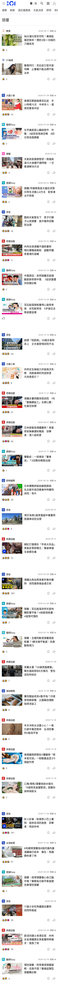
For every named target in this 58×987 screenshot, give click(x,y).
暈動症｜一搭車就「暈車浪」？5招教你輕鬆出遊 (37, 458)
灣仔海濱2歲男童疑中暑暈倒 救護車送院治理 (40, 517)
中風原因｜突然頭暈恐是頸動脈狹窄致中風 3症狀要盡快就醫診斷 (40, 279)
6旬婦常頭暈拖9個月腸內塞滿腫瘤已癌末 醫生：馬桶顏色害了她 (39, 852)
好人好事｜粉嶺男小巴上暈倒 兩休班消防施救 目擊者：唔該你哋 (39, 823)
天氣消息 (38, 10)
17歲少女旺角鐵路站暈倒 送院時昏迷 (39, 908)
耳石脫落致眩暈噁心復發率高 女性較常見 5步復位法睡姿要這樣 (39, 308)
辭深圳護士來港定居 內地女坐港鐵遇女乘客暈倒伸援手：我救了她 (39, 939)
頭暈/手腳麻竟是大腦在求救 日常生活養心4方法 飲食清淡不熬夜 (40, 192)
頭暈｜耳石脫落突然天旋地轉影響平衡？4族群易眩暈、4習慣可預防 (39, 612)
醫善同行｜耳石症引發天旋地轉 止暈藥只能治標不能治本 (39, 69)
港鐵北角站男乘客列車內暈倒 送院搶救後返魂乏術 (39, 581)
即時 (48, 10)
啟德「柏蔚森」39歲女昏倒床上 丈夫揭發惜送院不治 (39, 342)
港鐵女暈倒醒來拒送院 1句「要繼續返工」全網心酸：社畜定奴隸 (39, 402)
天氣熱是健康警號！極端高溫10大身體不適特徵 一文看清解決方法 (39, 163)
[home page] (11, 3)
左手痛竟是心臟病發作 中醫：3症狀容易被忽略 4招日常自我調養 (39, 133)
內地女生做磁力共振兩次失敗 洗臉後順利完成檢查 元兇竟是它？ (39, 373)
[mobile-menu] (4, 3)
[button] (48, 50)
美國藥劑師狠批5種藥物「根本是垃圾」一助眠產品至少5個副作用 (39, 758)
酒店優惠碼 (24, 10)
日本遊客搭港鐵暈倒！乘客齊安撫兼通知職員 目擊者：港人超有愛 (39, 431)
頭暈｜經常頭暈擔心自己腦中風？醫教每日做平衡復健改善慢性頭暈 (39, 881)
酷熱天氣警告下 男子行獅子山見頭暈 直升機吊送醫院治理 (39, 221)
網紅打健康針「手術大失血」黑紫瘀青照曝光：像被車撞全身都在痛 (39, 548)
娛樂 (12, 10)
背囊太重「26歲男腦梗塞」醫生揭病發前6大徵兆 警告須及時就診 (39, 671)
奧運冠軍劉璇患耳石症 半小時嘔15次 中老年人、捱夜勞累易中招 (39, 104)
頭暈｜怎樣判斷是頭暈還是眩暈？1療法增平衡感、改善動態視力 (39, 641)
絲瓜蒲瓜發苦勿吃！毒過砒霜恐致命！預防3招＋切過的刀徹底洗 (39, 40)
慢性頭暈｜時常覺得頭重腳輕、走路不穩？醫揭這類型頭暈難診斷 (39, 968)
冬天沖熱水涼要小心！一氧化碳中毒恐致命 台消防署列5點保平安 (39, 729)
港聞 (4, 10)
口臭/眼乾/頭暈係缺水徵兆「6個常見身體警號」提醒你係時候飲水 (39, 787)
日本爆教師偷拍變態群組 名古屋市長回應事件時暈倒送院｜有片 (39, 489)
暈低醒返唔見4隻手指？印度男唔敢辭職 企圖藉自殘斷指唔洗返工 (39, 700)
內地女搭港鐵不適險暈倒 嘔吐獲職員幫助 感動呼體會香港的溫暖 (39, 250)
